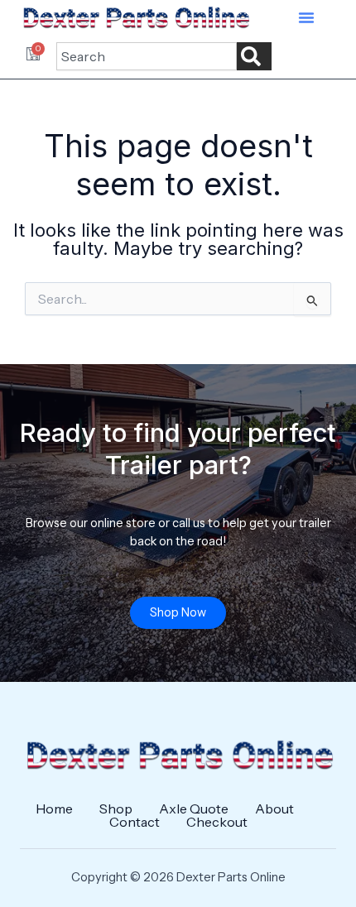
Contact (134, 821)
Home (54, 808)
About (274, 808)
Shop (115, 808)
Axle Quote (194, 808)
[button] (306, 17)
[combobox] (146, 56)
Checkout (217, 821)
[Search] (254, 56)
